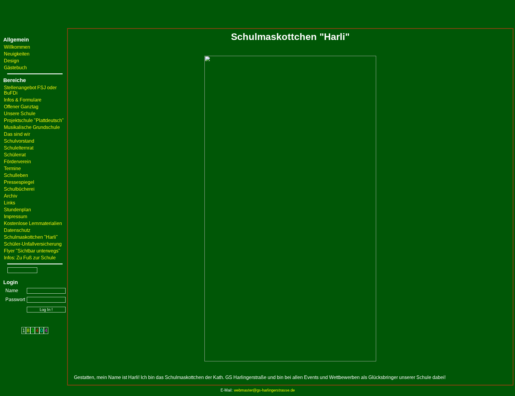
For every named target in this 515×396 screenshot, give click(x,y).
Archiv (10, 195)
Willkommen (17, 47)
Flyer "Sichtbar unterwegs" (32, 250)
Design (11, 60)
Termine (12, 168)
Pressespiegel (19, 182)
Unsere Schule (19, 113)
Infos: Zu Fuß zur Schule (30, 257)
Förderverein (17, 161)
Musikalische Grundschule (32, 127)
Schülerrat (15, 154)
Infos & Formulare (22, 99)
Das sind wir (17, 134)
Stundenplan (17, 209)
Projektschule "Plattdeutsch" (34, 120)
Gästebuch (15, 67)
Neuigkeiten (17, 53)
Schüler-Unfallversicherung (33, 243)
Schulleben (16, 175)
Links (9, 202)
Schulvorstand (19, 141)
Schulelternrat (18, 147)
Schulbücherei (19, 189)
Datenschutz (17, 230)
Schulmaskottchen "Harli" (31, 237)
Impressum (15, 216)
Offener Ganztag (21, 106)
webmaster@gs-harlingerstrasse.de (264, 390)
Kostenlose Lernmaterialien (33, 223)
